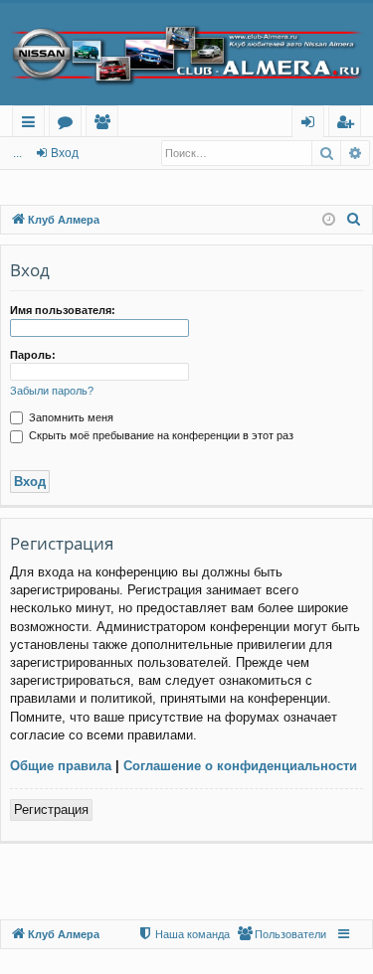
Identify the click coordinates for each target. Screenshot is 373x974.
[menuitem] (354, 220)
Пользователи (105, 124)
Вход (65, 153)
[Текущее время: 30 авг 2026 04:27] (328, 220)
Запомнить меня (69, 417)
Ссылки (32, 124)
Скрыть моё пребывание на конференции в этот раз (159, 435)
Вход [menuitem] (311, 124)
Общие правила (60, 765)
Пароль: (33, 355)
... (17, 153)
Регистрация (51, 809)
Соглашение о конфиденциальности (240, 765)
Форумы (69, 124)
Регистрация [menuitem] (348, 124)
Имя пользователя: (62, 310)
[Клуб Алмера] (186, 54)
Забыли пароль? (51, 391)
